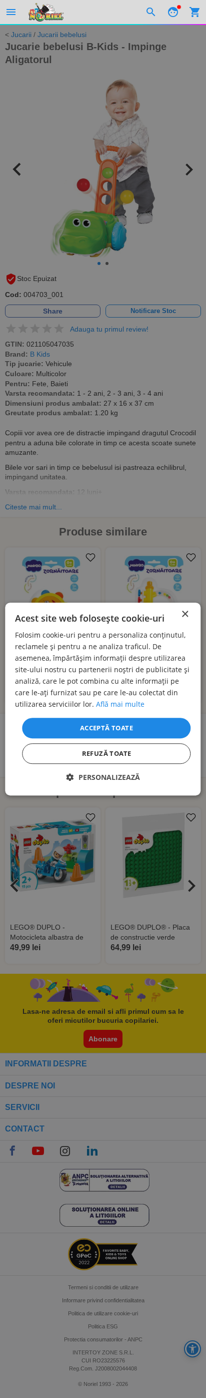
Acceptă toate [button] (106, 727)
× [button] (184, 614)
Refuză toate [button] (107, 753)
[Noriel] (46, 12)
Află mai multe (120, 704)
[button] (103, 777)
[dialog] (102, 699)
